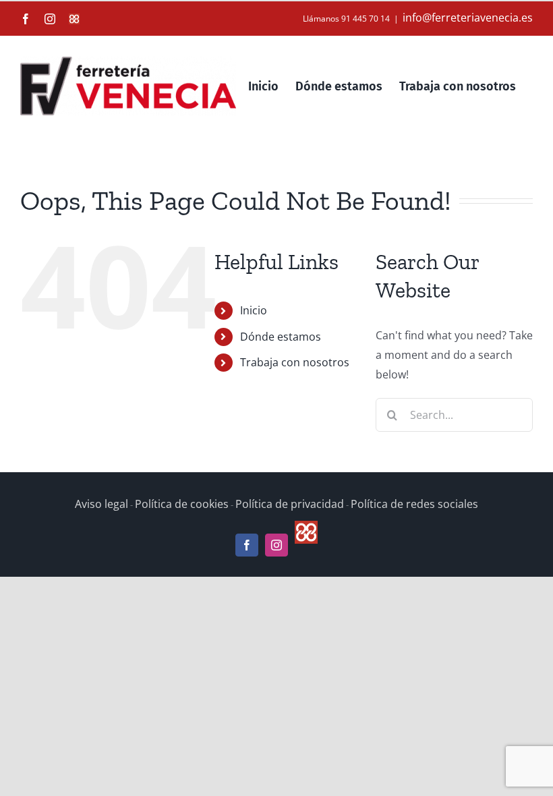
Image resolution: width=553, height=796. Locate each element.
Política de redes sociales (414, 503)
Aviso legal (101, 503)
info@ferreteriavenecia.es (468, 17)
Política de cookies (182, 503)
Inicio (253, 310)
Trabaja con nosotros (294, 362)
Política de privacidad (289, 503)
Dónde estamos (280, 336)
